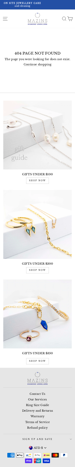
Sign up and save (37, 439)
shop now (37, 180)
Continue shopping (38, 64)
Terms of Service (37, 422)
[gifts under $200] (37, 224)
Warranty (37, 416)
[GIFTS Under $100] (37, 135)
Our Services (37, 399)
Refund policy (37, 427)
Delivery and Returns (37, 410)
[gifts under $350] (37, 314)
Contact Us (37, 394)
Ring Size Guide (37, 405)
